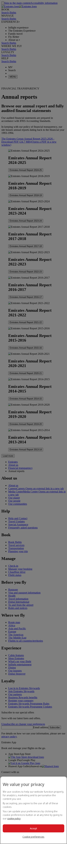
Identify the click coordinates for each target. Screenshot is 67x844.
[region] (33, 810)
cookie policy (14, 818)
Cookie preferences (33, 836)
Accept (33, 828)
